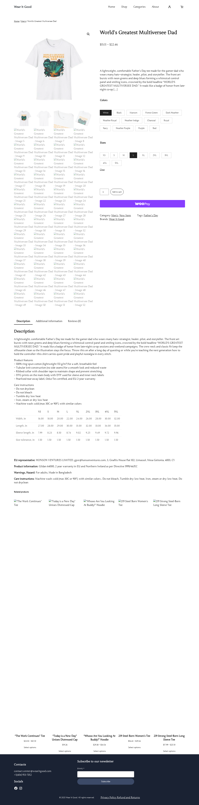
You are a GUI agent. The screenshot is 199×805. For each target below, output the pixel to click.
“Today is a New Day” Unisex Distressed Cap (65, 737)
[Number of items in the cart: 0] (182, 7)
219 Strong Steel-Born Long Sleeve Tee (169, 737)
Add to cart (117, 192)
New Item (125, 215)
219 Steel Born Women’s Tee (134, 736)
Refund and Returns (128, 797)
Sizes (103, 142)
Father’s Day (151, 215)
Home (16, 21)
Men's (23, 21)
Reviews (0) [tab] (74, 321)
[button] (88, 34)
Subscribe (105, 781)
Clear (102, 169)
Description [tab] (23, 321)
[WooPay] (142, 203)
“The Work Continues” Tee (30, 736)
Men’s (114, 215)
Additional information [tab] (49, 321)
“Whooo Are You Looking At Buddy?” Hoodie (99, 737)
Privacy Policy (109, 797)
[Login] (169, 7)
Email (80, 768)
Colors (103, 100)
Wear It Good (23, 7)
